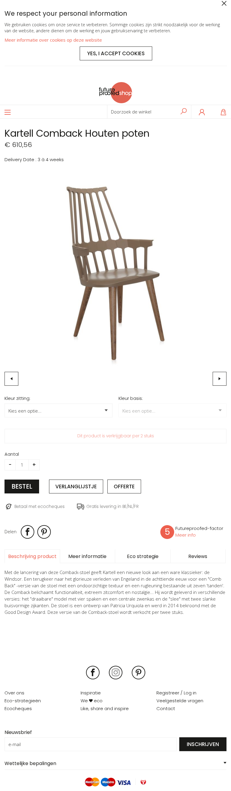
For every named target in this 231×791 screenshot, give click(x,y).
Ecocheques (18, 708)
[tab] (32, 556)
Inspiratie (91, 693)
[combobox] (149, 112)
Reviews (197, 556)
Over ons (14, 693)
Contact (165, 708)
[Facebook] (28, 532)
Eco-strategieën (23, 700)
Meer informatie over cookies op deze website (53, 40)
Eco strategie (143, 556)
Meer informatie (87, 556)
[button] (11, 379)
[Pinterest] (44, 532)
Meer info (185, 535)
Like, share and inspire (105, 708)
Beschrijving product (32, 556)
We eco (92, 700)
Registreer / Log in (176, 693)
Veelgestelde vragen (179, 700)
